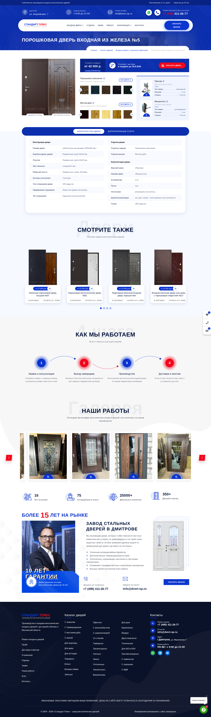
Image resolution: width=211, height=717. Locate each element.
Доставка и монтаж (30, 650)
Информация (123, 25)
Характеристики (89, 131)
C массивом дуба (72, 633)
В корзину (33, 300)
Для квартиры (71, 643)
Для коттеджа (71, 654)
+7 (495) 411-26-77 (95, 588)
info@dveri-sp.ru (123, 13)
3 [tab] (107, 308)
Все (125, 80)
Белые (68, 664)
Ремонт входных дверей (33, 639)
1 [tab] (101, 308)
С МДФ (125, 670)
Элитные (69, 674)
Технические (127, 643)
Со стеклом (98, 638)
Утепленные (98, 664)
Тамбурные (98, 643)
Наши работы (28, 671)
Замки (100, 25)
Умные (96, 659)
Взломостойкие (72, 669)
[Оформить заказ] (207, 323)
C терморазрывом (73, 627)
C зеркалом (70, 622)
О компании (27, 655)
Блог (24, 676)
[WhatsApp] (149, 13)
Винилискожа (99, 675)
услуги (121, 131)
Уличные (97, 654)
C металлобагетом (101, 628)
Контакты (139, 25)
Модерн (125, 633)
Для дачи (126, 622)
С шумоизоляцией (101, 633)
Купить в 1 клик (52, 300)
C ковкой (69, 638)
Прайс (25, 645)
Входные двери (74, 25)
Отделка (90, 25)
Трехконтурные (100, 649)
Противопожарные (130, 654)
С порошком (127, 664)
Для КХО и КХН (128, 649)
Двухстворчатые (129, 638)
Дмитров (33, 11)
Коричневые (127, 628)
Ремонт (110, 25)
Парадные (69, 659)
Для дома (69, 648)
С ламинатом (128, 659)
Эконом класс (99, 670)
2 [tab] (104, 308)
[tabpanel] (43, 275)
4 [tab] (110, 308)
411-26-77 (175, 13)
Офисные (97, 622)
